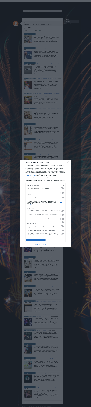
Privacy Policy (53, 244)
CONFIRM (35, 240)
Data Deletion (38, 244)
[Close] (68, 162)
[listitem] (45, 185)
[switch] (62, 188)
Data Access (45, 244)
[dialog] (45, 203)
